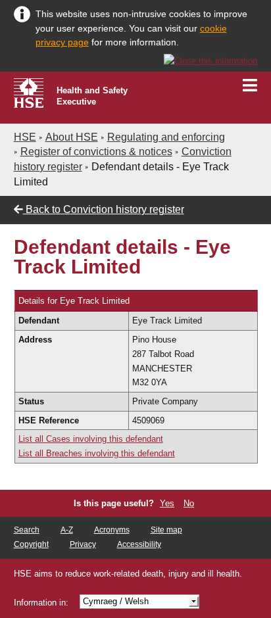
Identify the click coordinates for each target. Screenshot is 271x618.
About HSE (71, 137)
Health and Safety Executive (92, 96)
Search (26, 530)
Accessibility (139, 544)
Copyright (31, 544)
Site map (166, 530)
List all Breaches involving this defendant (96, 453)
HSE (25, 137)
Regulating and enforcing (166, 137)
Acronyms (112, 530)
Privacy (83, 544)
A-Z (67, 530)
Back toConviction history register (103, 209)
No (189, 503)
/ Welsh (116, 601)
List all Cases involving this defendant (90, 439)
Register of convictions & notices (96, 151)
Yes (167, 503)
